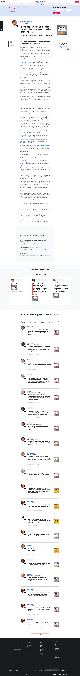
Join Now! (56, 13)
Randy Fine (29, 423)
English (37, 4)
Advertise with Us (56, 648)
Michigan (41, 646)
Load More (40, 634)
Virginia (40, 35)
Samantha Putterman (31, 337)
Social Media (29, 374)
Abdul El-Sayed (30, 438)
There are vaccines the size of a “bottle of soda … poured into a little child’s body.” (39, 505)
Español (42, 4)
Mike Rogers (29, 545)
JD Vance (29, 359)
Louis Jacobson (34, 510)
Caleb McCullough (30, 447)
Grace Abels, (30, 510)
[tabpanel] (19, 291)
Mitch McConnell (29, 645)
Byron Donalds (30, 326)
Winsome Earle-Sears (40, 279)
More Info (10, 12)
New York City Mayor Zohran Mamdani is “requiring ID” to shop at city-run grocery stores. (39, 428)
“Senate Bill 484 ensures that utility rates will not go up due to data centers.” (39, 563)
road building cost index (26, 160)
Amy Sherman (30, 369)
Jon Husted (29, 391)
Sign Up (63, 670)
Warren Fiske (12, 44)
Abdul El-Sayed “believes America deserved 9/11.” (37, 549)
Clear (58, 319)
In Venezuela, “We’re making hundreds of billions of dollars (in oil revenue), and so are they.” (39, 609)
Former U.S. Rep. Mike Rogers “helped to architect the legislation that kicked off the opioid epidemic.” (39, 443)
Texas (41, 653)
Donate (77, 1)
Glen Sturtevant (19, 279)
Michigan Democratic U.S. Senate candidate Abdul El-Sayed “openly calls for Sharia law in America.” (39, 520)
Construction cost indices (42, 249)
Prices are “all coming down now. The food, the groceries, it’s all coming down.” (39, 535)
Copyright (25, 674)
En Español (55, 645)
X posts (28, 515)
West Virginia (42, 654)
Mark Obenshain (60, 279)
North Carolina (42, 650)
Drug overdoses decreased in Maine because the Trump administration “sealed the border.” (39, 364)
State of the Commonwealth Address (34, 233)
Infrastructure (24, 35)
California (41, 642)
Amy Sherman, (30, 628)
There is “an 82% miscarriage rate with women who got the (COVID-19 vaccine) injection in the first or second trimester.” (39, 474)
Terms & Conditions (16, 674)
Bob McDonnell (26, 22)
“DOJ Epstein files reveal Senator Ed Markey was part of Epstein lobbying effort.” (37, 579)
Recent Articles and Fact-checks (59, 656)
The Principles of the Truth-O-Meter (64, 47)
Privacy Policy (21, 674)
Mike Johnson (29, 646)
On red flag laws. (16, 284)
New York (41, 649)
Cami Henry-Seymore (31, 402)
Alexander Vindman (31, 453)
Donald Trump (30, 484)
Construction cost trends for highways (39, 247)
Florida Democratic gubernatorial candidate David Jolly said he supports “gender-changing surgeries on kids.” (38, 413)
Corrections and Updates (57, 649)
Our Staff (55, 644)
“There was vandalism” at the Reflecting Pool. (38, 623)
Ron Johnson (29, 469)
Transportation (33, 35)
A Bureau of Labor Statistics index (27, 139)
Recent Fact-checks (57, 657)
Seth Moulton (29, 574)
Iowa (41, 645)
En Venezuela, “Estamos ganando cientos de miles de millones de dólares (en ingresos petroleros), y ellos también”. (39, 594)
